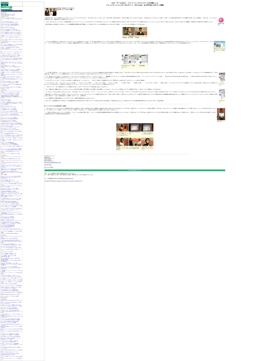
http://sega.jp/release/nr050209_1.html (52, 162)
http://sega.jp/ (47, 157)
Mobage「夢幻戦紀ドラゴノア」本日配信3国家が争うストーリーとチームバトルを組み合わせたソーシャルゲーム (11, 66)
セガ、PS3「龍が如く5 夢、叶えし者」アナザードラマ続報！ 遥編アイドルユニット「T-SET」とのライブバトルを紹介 (10, 181)
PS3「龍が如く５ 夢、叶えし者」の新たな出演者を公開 (10, 336)
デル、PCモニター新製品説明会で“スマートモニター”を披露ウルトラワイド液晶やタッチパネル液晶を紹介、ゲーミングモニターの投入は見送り (11, 103)
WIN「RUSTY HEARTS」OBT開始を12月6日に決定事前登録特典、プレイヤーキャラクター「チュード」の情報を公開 (11, 172)
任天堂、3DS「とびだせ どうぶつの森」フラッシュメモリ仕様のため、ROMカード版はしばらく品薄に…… (11, 18)
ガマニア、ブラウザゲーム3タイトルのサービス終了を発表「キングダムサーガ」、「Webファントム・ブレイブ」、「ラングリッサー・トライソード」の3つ (11, 209)
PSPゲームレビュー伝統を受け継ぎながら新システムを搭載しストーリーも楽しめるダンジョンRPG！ (8, 14)
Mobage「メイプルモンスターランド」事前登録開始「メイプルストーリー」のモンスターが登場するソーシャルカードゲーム (11, 344)
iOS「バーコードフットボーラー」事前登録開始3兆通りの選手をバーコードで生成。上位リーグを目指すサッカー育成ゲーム (11, 267)
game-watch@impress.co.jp (67, 178)
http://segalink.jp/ (48, 159)
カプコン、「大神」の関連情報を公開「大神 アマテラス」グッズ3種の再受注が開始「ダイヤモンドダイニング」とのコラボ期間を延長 (9, 143)
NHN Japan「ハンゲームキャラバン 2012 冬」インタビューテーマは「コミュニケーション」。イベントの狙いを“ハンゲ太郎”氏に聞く (11, 166)
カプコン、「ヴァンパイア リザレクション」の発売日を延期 (11, 285)
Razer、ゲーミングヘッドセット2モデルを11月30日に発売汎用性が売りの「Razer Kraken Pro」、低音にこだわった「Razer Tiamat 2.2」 (11, 177)
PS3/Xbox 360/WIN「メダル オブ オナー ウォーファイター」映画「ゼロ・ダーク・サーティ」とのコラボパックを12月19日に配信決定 (11, 63)
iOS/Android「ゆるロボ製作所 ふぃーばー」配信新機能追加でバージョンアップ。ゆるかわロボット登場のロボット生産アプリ (11, 264)
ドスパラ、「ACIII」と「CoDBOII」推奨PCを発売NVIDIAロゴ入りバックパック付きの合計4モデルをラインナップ (11, 115)
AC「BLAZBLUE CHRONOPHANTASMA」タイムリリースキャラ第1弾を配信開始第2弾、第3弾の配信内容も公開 (8, 226)
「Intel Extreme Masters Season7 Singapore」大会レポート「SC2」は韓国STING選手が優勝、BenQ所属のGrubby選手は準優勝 (11, 241)
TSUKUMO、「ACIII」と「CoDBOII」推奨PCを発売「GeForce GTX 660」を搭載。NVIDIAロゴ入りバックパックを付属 (11, 311)
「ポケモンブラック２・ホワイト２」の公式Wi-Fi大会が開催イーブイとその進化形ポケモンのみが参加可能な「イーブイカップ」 (11, 59)
